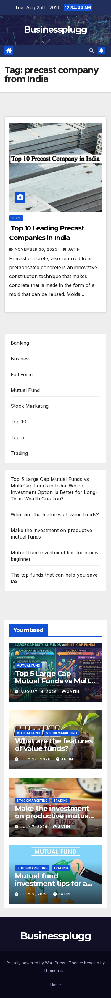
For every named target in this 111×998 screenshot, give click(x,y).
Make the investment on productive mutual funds (53, 816)
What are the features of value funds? (55, 514)
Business (21, 359)
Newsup (91, 962)
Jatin (74, 249)
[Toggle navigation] (51, 51)
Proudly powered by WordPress (36, 962)
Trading (19, 453)
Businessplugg (55, 29)
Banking (20, 343)
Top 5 (17, 437)
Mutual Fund (25, 390)
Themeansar (55, 970)
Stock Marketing (30, 406)
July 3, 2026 (34, 894)
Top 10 (16, 218)
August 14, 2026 (39, 691)
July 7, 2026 (34, 826)
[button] (91, 51)
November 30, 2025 (37, 249)
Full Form (22, 374)
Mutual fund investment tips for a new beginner (51, 883)
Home (55, 984)
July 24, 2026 (36, 759)
